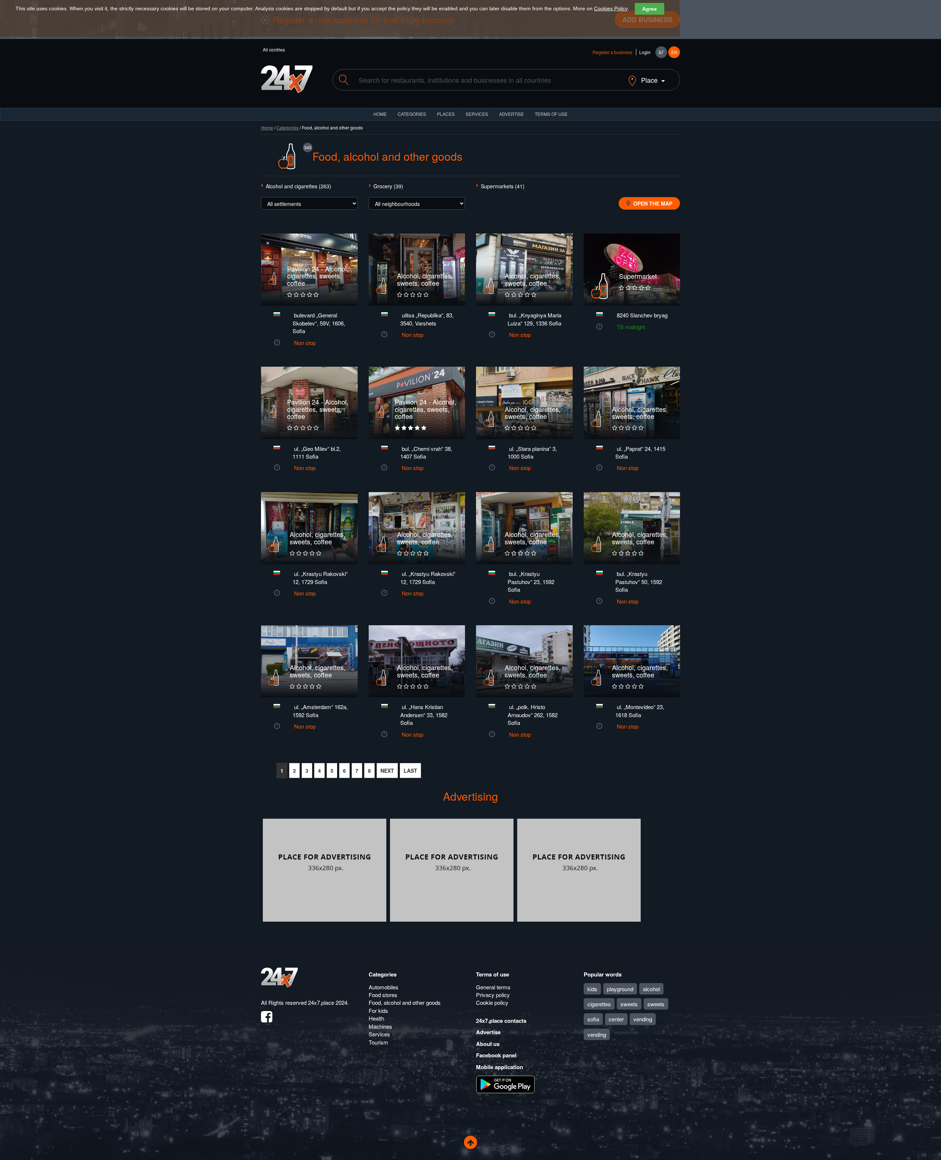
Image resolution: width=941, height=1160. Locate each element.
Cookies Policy (610, 8)
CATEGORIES (412, 114)
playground (620, 989)
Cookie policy (492, 1002)
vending (642, 1019)
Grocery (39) (388, 186)
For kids (378, 1010)
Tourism (378, 1042)
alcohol (651, 989)
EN (674, 52)
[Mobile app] (505, 1084)
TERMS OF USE (551, 114)
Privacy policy (493, 995)
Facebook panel (496, 1055)
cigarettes (599, 1004)
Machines (380, 1026)
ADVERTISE (511, 114)
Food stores (383, 995)
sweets (629, 1004)
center (616, 1019)
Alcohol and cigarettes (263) (298, 186)
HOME (380, 114)
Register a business (612, 52)
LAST (410, 770)
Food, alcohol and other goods (405, 1002)
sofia (593, 1019)
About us (488, 1044)
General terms (493, 987)
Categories (287, 127)
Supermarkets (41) (503, 186)
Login (645, 52)
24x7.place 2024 (327, 1002)
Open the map (652, 203)
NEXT (387, 770)
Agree (649, 9)
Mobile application (499, 1067)
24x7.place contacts (501, 1021)
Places (446, 114)
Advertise (488, 1032)
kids (592, 989)
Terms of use (492, 974)
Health (376, 1018)
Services (477, 114)
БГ (661, 52)
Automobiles (383, 987)
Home (267, 127)
